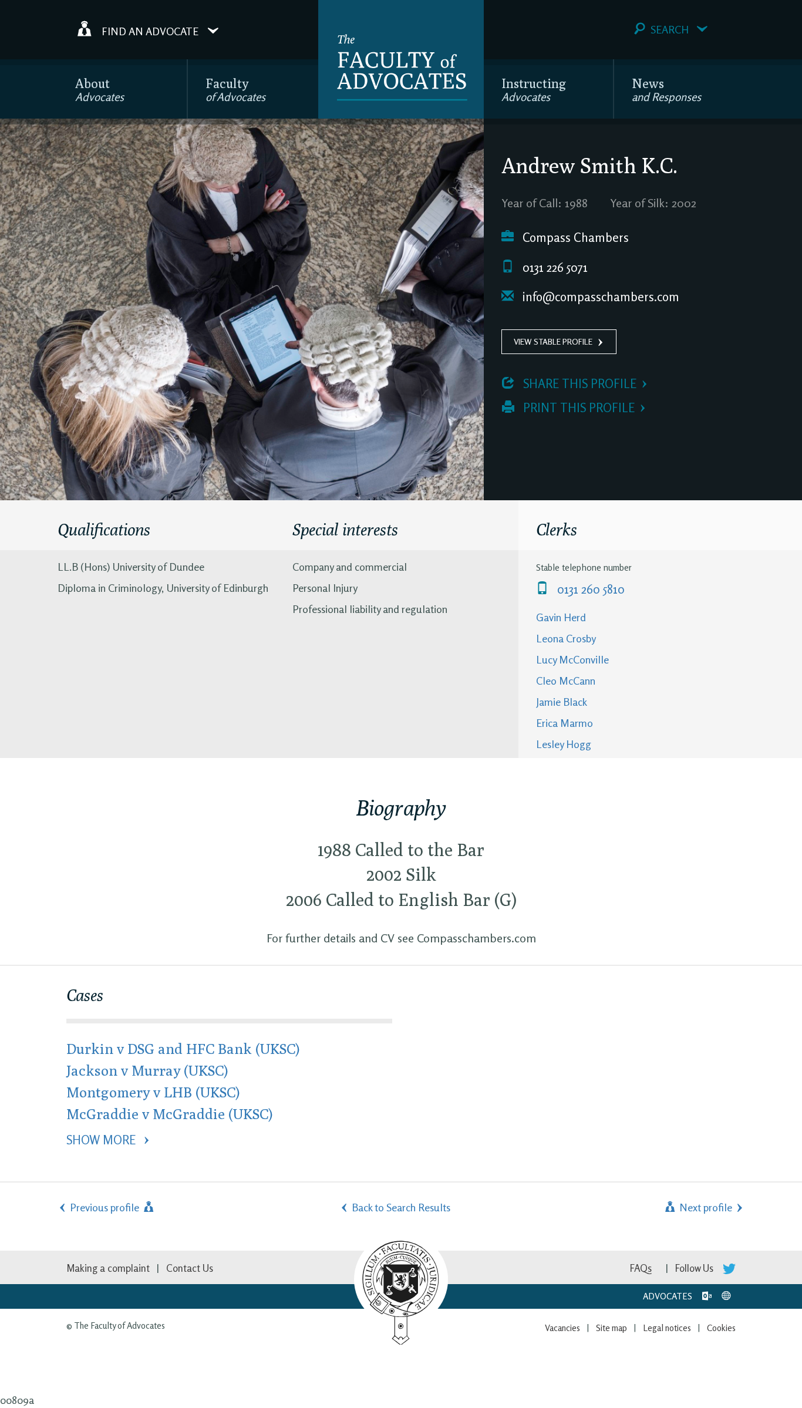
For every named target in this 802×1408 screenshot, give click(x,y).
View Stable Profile (553, 341)
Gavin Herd (561, 617)
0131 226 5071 (554, 267)
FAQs (641, 1268)
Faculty (235, 89)
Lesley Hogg (563, 743)
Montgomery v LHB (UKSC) (153, 1091)
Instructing (533, 89)
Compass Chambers (574, 237)
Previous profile (105, 1207)
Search (670, 29)
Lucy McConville (572, 659)
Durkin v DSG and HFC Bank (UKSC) (182, 1048)
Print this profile (577, 407)
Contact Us (189, 1268)
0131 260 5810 (589, 589)
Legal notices (667, 1327)
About (99, 89)
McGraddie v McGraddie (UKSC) (169, 1113)
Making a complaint (108, 1268)
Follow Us (695, 1268)
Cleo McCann (565, 680)
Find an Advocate (150, 30)
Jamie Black (561, 701)
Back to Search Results (401, 1207)
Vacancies (562, 1327)
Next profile (704, 1207)
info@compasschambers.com (599, 296)
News (666, 89)
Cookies (721, 1327)
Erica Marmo (564, 722)
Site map (611, 1327)
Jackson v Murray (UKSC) (147, 1070)
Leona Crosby (566, 638)
